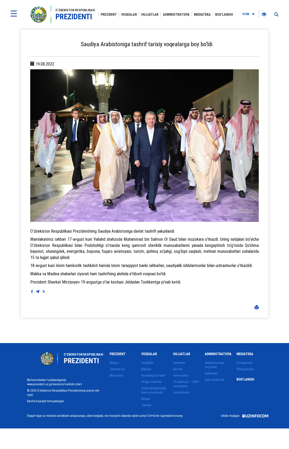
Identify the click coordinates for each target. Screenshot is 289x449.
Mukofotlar (116, 375)
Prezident (109, 14)
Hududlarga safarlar (153, 375)
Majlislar (146, 369)
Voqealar (129, 14)
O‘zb (246, 14)
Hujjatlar (149, 14)
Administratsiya (176, 14)
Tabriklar (146, 405)
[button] (47, 145)
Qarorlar (178, 369)
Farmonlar (179, 363)
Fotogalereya (244, 363)
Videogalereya (245, 369)
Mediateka (202, 14)
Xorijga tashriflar (151, 382)
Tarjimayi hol (117, 369)
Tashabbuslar (181, 392)
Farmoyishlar (181, 375)
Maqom (114, 363)
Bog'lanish (224, 14)
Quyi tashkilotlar (214, 380)
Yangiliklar (147, 363)
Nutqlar (145, 399)
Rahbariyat (211, 373)
